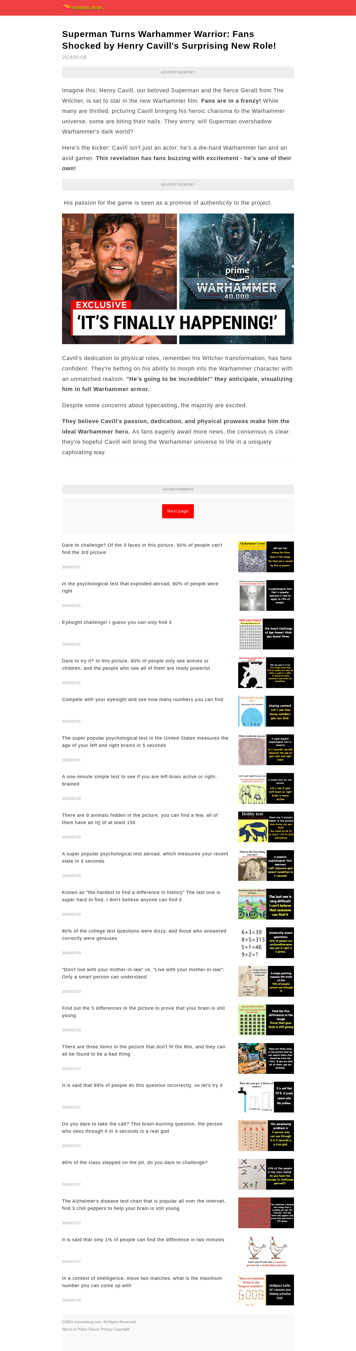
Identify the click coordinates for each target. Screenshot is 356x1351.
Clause (94, 1329)
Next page (178, 511)
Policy (82, 1329)
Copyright (122, 1329)
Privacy (107, 1329)
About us (69, 1329)
